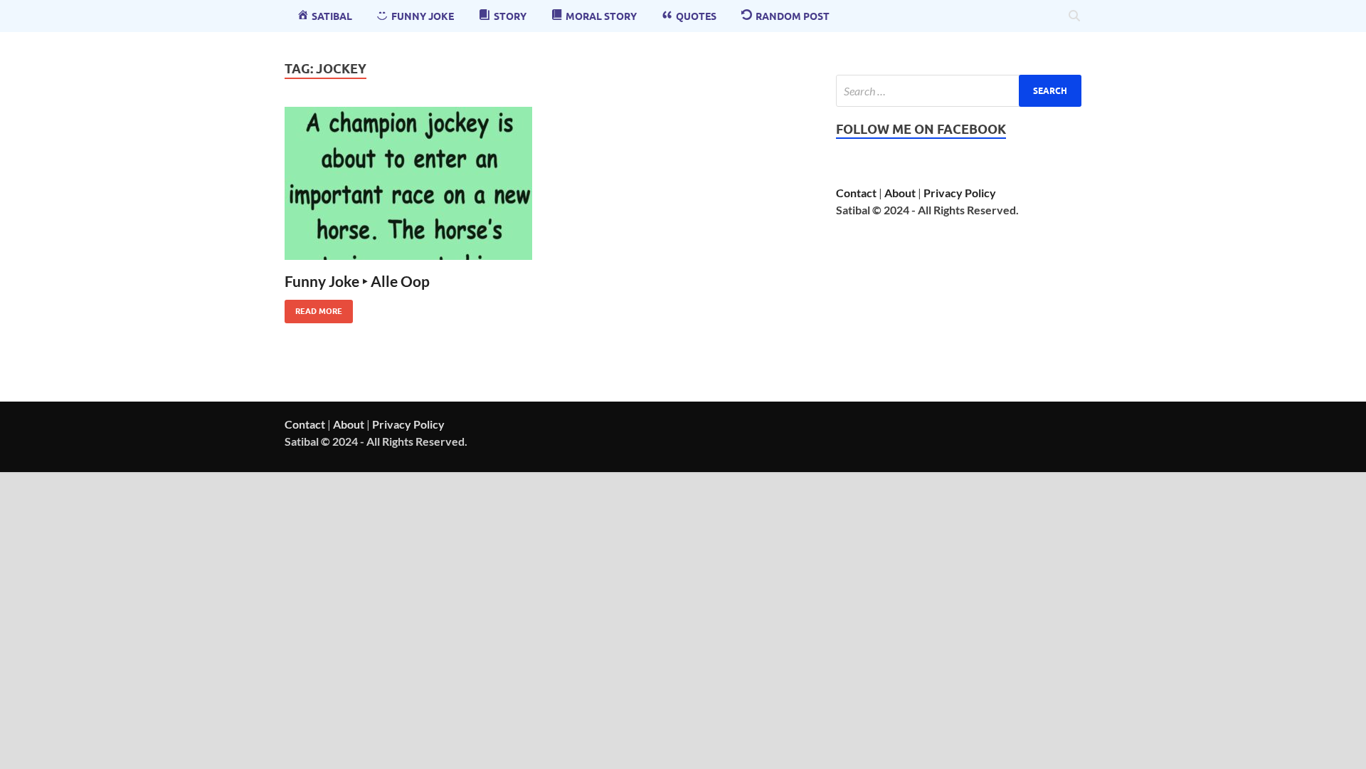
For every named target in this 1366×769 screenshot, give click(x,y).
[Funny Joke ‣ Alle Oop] (408, 183)
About (900, 192)
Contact (856, 192)
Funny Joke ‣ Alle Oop (357, 281)
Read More (313, 308)
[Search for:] (958, 91)
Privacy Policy (959, 192)
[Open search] (1074, 16)
